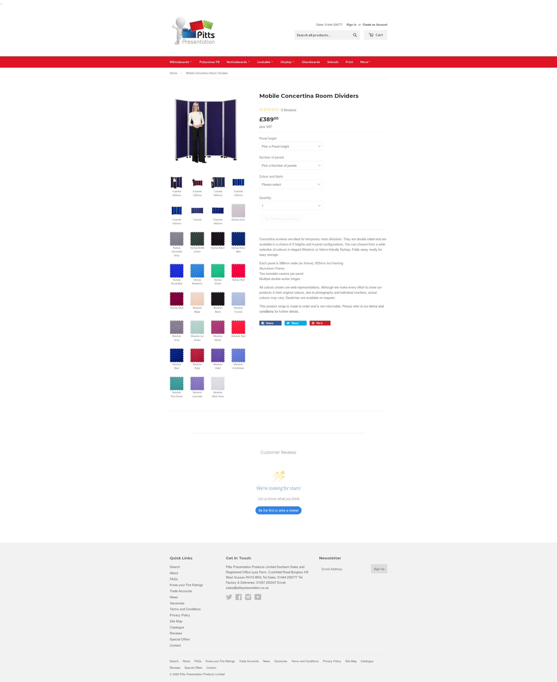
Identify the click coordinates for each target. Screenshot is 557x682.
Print (349, 62)
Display (286, 62)
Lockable (264, 62)
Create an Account (375, 25)
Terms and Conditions (185, 609)
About (174, 572)
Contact (175, 645)
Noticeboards (237, 62)
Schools (333, 62)
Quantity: (265, 197)
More (364, 62)
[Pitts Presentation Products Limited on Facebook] (238, 598)
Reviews (176, 633)
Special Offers (180, 639)
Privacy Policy (180, 615)
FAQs (174, 579)
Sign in (351, 25)
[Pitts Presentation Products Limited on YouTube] (258, 598)
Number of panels (271, 157)
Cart (379, 35)
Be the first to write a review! (278, 510)
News (174, 597)
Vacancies (177, 603)
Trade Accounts (181, 591)
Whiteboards (180, 62)
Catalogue (177, 627)
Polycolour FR (210, 62)
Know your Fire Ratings (186, 584)
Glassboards (311, 62)
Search (175, 566)
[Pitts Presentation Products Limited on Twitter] (229, 598)
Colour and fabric (271, 176)
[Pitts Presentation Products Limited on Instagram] (248, 598)
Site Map (176, 621)
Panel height (268, 138)
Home (173, 73)
